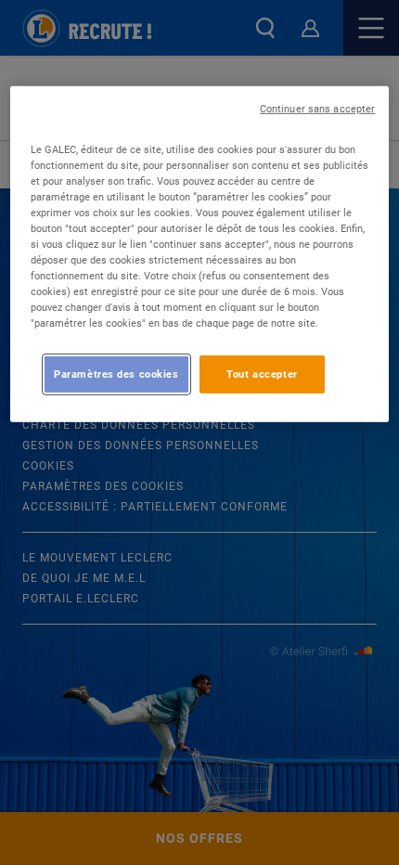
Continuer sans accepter (317, 109)
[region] (200, 254)
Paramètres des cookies (116, 373)
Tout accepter (261, 373)
